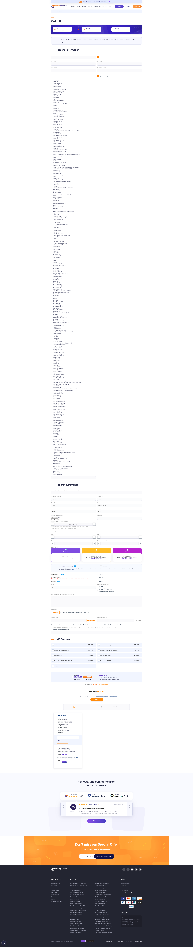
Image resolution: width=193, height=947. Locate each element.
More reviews (96, 820)
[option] (74, 80)
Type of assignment (55, 502)
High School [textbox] (54, 511)
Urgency (99, 502)
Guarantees (54, 897)
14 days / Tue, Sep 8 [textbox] (102, 505)
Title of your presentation (66, 490)
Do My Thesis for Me (100, 899)
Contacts (105, 6)
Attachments (54, 609)
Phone (52, 74)
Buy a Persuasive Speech (76, 923)
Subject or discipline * (56, 496)
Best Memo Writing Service (76, 892)
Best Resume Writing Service (77, 894)
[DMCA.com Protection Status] (87, 941)
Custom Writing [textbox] (101, 499)
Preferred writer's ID (102, 617)
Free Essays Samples (56, 888)
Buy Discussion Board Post (101, 897)
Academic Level (55, 509)
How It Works (54, 892)
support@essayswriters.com (128, 892)
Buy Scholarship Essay (100, 885)
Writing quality (54, 547)
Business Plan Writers (75, 899)
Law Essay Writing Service (101, 917)
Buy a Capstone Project (76, 903)
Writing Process (55, 894)
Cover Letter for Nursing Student (103, 894)
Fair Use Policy (129, 941)
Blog (110, 6)
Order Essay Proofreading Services (103, 932)
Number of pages (55, 521)
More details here (103, 684)
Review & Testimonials (56, 901)
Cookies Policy (114, 696)
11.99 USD (67, 531)
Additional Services (55, 883)
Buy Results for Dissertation (101, 883)
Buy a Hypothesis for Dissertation (78, 917)
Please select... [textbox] (55, 499)
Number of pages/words (57, 515)
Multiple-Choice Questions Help (102, 928)
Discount (84, 6)
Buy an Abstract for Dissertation (78, 930)
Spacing (99, 509)
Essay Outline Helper (100, 903)
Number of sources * (102, 540)
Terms (98, 696)
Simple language (105, 589)
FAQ (100, 6)
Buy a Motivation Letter (75, 921)
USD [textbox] (99, 518)
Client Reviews (73, 794)
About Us (90, 6)
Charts (98, 534)
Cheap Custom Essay (100, 892)
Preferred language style (103, 584)
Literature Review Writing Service (103, 919)
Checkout (96, 699)
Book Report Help (74, 897)
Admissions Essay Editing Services (78, 885)
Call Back (119, 6)
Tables (52, 534)
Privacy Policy (104, 696)
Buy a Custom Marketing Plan (77, 908)
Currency (99, 515)
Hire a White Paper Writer (101, 912)
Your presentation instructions (67, 594)
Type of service (100, 496)
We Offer (53, 899)
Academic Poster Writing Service (78, 883)
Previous (63, 809)
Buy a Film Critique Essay (76, 912)
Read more (72, 569)
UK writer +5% (102, 588)
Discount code (54, 617)
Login (128, 6)
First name (53, 61)
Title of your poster (77, 490)
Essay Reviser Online (100, 905)
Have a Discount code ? (62, 743)
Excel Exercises (99, 908)
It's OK (110, 1)
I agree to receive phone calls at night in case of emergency (112, 76)
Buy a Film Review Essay (76, 914)
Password (53, 67)
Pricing (78, 6)
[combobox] (73, 76)
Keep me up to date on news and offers (108, 57)
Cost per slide (61, 531)
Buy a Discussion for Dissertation (78, 910)
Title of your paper (55, 490)
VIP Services (54, 885)
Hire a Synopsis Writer (100, 910)
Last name (99, 61)
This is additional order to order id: (61, 629)
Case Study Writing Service (101, 890)
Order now (137, 6)
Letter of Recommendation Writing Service (105, 926)
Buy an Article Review (75, 932)
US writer (101, 586)
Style (52, 584)
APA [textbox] (53, 587)
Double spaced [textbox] (101, 511)
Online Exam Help (99, 930)
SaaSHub (94, 794)
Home (58, 11)
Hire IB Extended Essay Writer (102, 914)
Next (129, 809)
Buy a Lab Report (74, 919)
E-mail (52, 55)
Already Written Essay (75, 890)
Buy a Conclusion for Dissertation (78, 905)
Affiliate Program (55, 890)
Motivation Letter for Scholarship (103, 923)
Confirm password (101, 67)
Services (73, 6)
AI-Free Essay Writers (75, 888)
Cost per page (54, 531)
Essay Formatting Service (101, 901)
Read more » (102, 1)
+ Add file (55, 612)
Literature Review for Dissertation (103, 921)
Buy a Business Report (75, 901)
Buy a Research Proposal (76, 926)
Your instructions (55, 594)
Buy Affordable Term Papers (77, 928)
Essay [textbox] (53, 505)
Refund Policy (138, 941)
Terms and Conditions (108, 941)
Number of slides (64, 521)
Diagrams (53, 540)
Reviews (96, 6)
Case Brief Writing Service (101, 888)
